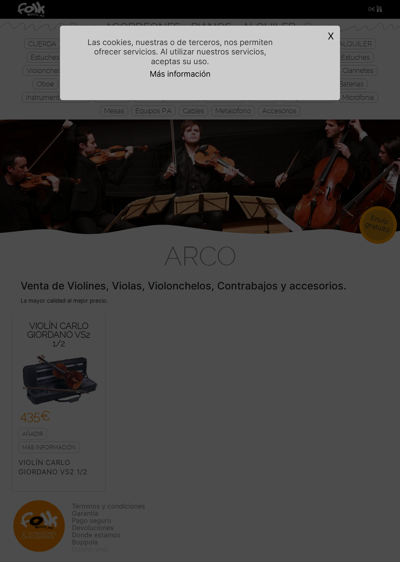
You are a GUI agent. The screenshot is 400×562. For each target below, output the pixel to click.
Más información (180, 74)
